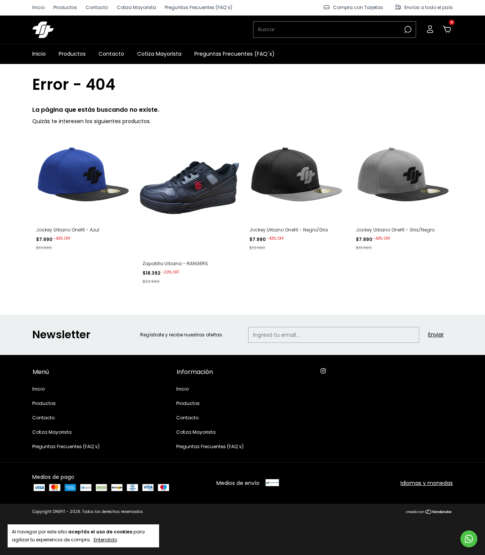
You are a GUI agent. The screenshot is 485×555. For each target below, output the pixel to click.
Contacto (97, 8)
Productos (65, 8)
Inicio (38, 8)
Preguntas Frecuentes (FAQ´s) (198, 8)
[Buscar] (407, 29)
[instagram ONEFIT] (323, 371)
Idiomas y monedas (427, 483)
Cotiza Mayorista (136, 8)
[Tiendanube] (429, 512)
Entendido (105, 539)
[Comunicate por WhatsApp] (468, 538)
